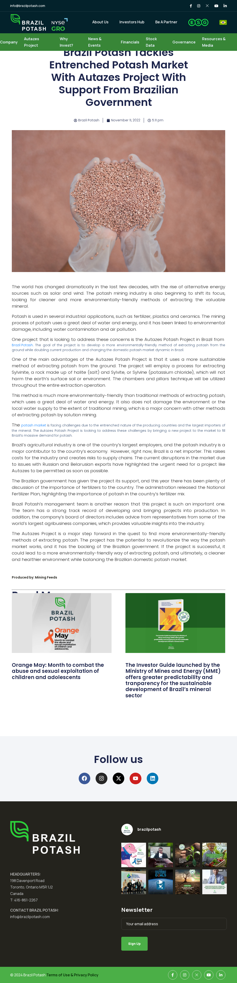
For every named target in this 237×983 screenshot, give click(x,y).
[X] (196, 975)
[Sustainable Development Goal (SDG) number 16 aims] (160, 882)
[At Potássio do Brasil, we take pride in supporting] (214, 855)
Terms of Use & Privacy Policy (72, 974)
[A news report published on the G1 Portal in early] (187, 882)
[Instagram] (101, 778)
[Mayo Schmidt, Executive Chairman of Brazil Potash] (214, 882)
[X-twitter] (119, 778)
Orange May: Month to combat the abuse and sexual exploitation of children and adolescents (58, 671)
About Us (100, 21)
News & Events (95, 42)
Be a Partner (166, 21)
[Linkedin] (153, 778)
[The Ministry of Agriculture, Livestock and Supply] (187, 855)
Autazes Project (31, 42)
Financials (130, 42)
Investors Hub (131, 21)
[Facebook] (84, 778)
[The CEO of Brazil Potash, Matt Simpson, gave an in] (160, 855)
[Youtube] (135, 778)
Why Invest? (66, 42)
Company (9, 42)
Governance (184, 42)
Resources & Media (214, 42)
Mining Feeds (46, 577)
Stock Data (151, 42)
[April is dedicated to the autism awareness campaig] (133, 855)
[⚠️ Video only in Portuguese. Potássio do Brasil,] (133, 882)
